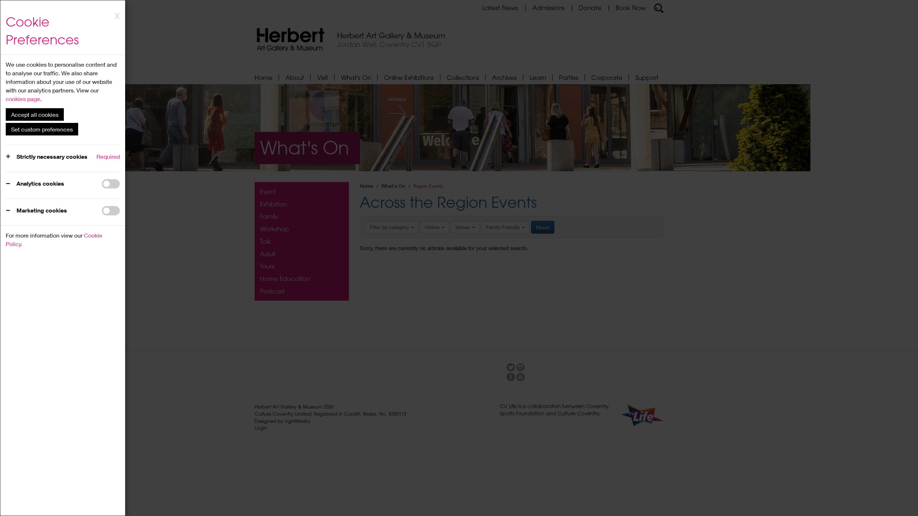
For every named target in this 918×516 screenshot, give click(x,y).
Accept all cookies (34, 114)
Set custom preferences (42, 129)
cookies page (23, 98)
